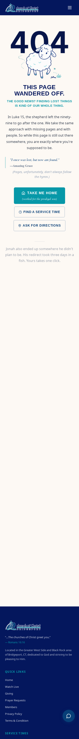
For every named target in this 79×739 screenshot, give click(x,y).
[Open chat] (69, 716)
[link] (39, 195)
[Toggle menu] (70, 7)
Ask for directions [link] (42, 225)
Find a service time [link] (41, 212)
